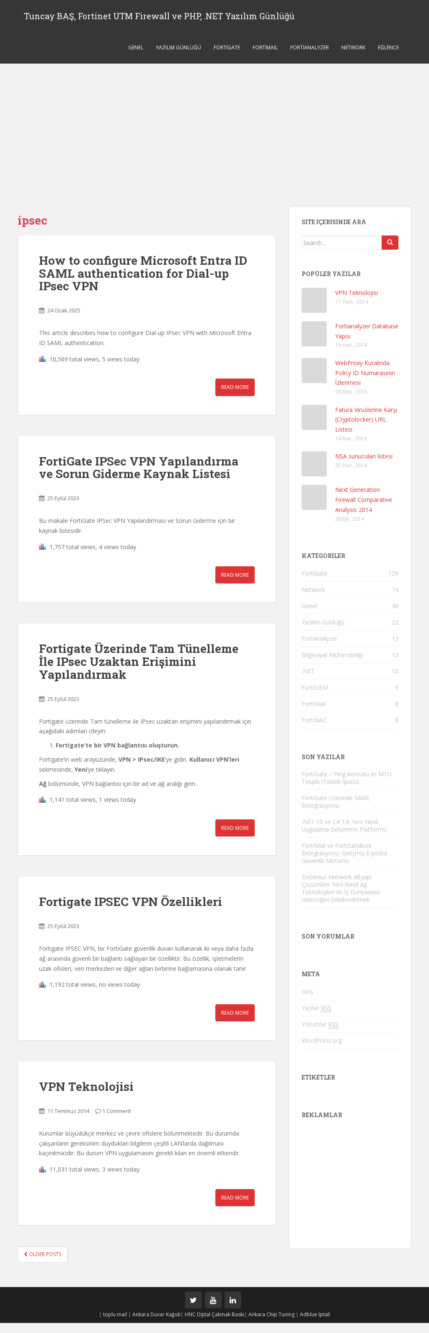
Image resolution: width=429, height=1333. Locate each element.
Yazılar (316, 1008)
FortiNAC (314, 720)
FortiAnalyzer (309, 47)
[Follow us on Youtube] (213, 1300)
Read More (235, 387)
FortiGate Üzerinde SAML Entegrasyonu (336, 801)
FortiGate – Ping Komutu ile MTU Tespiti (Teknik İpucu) (347, 777)
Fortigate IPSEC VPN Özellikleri (130, 901)
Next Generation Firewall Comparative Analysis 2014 (363, 500)
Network (353, 47)
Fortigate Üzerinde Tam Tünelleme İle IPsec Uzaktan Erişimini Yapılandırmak (138, 661)
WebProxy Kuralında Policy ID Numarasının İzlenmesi (365, 373)
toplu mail (115, 1314)
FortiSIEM (315, 687)
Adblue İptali (315, 1314)
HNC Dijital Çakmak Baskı (214, 1314)
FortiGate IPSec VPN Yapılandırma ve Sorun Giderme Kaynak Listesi (138, 467)
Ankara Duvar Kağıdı (156, 1314)
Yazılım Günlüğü (178, 47)
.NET (308, 671)
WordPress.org (322, 1040)
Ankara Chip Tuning (271, 1314)
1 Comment (116, 1111)
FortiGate (227, 47)
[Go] (390, 242)
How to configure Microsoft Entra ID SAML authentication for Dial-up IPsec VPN (143, 273)
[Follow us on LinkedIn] (233, 1300)
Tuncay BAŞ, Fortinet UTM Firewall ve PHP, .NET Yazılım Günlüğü (159, 15)
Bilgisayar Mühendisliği (332, 655)
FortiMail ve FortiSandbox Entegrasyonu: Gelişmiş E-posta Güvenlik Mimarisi (344, 853)
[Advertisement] (214, 126)
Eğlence (388, 47)
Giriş (307, 991)
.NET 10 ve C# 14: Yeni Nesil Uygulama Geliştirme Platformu (344, 825)
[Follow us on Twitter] (193, 1300)
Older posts (44, 1254)
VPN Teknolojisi (86, 1086)
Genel (135, 47)
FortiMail (265, 47)
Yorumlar (320, 1024)
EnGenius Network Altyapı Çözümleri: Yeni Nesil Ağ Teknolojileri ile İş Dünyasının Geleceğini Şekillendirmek (341, 888)
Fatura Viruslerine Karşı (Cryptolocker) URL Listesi (366, 420)
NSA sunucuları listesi (364, 456)
